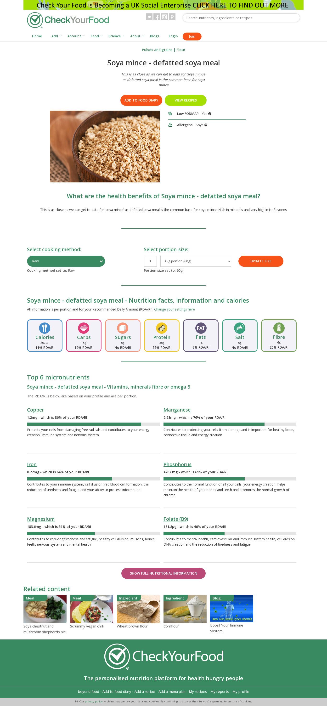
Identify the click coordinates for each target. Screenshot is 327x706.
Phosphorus (178, 464)
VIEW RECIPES (186, 100)
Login (173, 36)
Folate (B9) (176, 519)
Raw (35, 261)
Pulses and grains (157, 49)
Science (114, 36)
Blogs (154, 36)
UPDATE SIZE (260, 261)
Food (95, 36)
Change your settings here (174, 309)
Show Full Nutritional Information (163, 573)
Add (54, 36)
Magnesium (41, 519)
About (135, 36)
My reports (219, 691)
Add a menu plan (172, 691)
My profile (240, 691)
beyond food (88, 691)
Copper (35, 410)
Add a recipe (145, 691)
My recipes (198, 691)
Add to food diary (141, 100)
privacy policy (94, 701)
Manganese (177, 410)
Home (37, 36)
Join (192, 36)
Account (74, 36)
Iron (32, 464)
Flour (180, 49)
